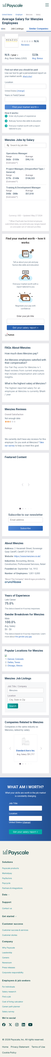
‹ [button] (22, 484)
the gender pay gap (23, 637)
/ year (13, 55)
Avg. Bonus (37, 58)
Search (12, 706)
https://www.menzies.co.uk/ (27, 556)
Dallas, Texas (13, 662)
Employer (19, 15)
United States (7, 15)
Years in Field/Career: (15, 95)
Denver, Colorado (15, 659)
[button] (2, 28)
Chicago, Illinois (14, 665)
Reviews (25, 45)
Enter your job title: (25, 316)
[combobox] (25, 86)
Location (11, 695)
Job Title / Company (17, 686)
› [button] (29, 484)
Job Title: (13, 803)
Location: (9, 82)
